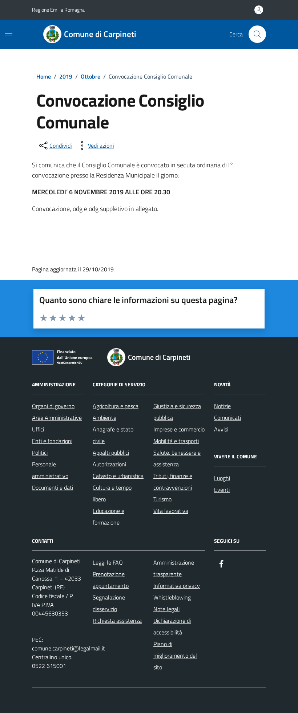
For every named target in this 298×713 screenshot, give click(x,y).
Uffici (38, 429)
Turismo (162, 499)
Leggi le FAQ (108, 562)
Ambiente (104, 417)
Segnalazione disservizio (109, 603)
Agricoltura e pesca (115, 406)
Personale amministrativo (50, 470)
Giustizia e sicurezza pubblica (177, 412)
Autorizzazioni (109, 464)
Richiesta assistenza (117, 620)
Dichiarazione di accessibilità (172, 626)
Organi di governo (53, 406)
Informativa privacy (176, 585)
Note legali (166, 609)
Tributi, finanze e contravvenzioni (172, 481)
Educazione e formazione (108, 516)
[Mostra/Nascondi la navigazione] (8, 33)
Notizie (222, 406)
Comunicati (227, 417)
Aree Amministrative (57, 417)
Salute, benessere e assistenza (177, 458)
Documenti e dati (52, 487)
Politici (40, 452)
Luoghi (222, 478)
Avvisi (221, 429)
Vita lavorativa (170, 510)
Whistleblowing (172, 597)
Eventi (222, 489)
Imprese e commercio (179, 429)
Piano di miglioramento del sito (175, 656)
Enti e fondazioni (52, 441)
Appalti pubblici (111, 452)
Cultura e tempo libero (112, 493)
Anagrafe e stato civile (113, 435)
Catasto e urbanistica (118, 475)
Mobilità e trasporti (176, 441)
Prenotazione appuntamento (111, 580)
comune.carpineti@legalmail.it (68, 648)
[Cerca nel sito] (257, 34)
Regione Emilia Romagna (58, 9)
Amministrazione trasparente (173, 568)
